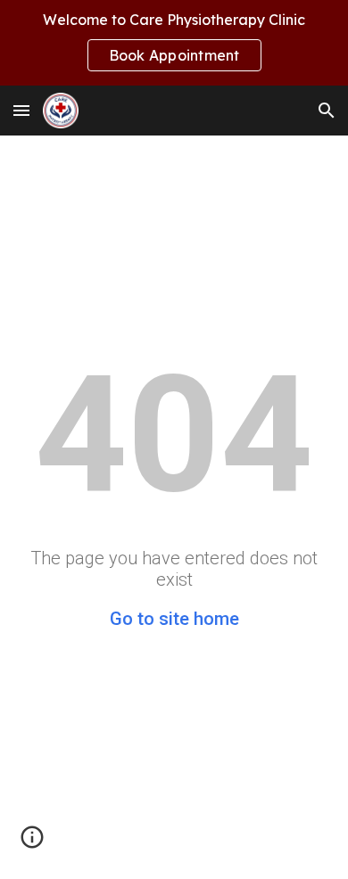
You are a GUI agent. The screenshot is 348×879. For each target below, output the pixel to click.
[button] (21, 110)
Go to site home (174, 618)
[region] (174, 43)
